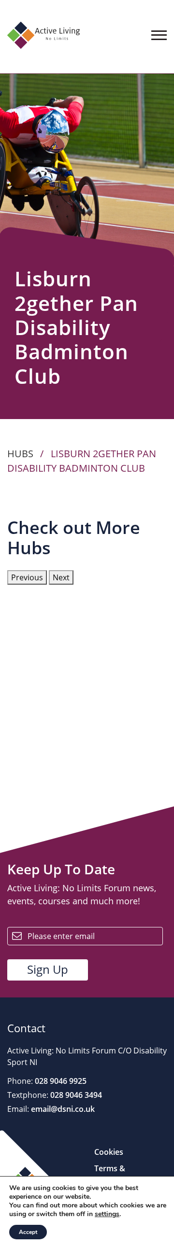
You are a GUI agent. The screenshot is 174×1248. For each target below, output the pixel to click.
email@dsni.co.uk (62, 1109)
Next (61, 577)
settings (107, 1214)
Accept (28, 1232)
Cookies (108, 1152)
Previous (27, 577)
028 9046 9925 (60, 1081)
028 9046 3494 (75, 1095)
